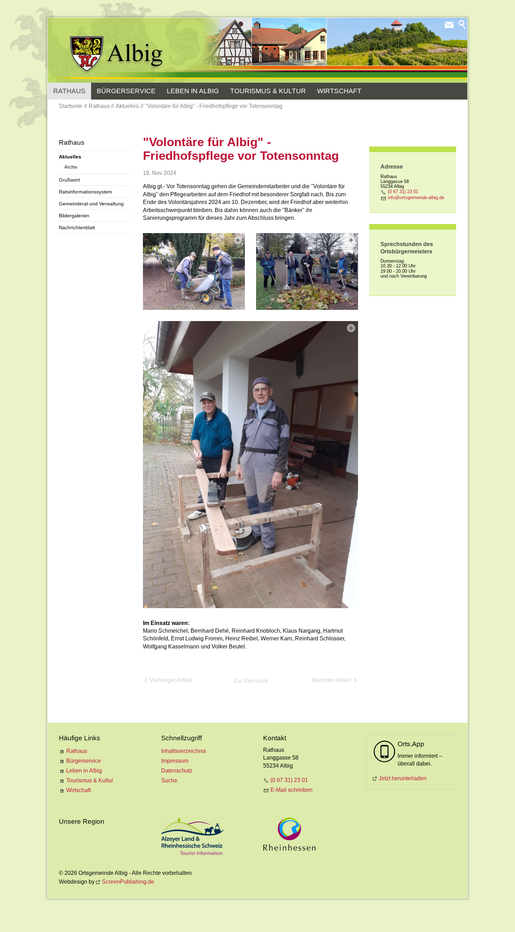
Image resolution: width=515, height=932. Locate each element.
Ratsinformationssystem (85, 192)
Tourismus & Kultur (268, 91)
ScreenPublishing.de (128, 882)
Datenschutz (176, 771)
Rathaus (69, 91)
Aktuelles (70, 156)
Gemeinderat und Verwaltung (91, 203)
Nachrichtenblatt (77, 227)
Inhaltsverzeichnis (183, 751)
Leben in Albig (193, 91)
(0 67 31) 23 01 (403, 191)
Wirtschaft (339, 91)
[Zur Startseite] (117, 55)
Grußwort (69, 180)
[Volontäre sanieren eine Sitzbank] (250, 464)
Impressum (174, 761)
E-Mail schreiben (291, 790)
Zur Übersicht (250, 681)
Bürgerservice (126, 91)
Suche (169, 780)
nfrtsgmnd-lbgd (415, 197)
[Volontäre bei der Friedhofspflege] (194, 271)
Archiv (70, 167)
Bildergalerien (74, 215)
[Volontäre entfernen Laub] (307, 271)
